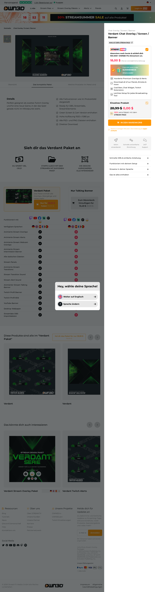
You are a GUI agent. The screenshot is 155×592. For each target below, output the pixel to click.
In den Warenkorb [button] (131, 122)
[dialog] (77, 296)
